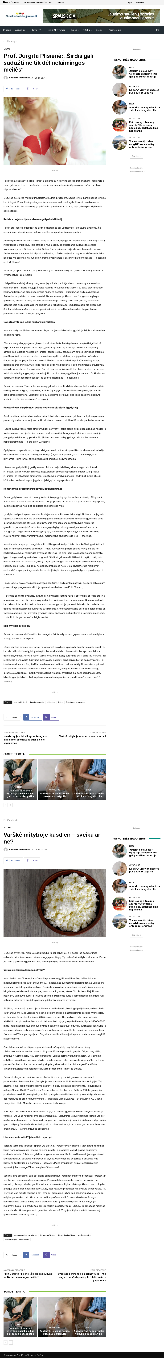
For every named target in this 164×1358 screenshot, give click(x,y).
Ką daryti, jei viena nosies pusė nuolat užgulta (55, 795)
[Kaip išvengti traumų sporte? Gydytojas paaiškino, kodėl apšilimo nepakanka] (119, 125)
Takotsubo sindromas (75, 702)
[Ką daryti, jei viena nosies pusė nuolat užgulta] (55, 779)
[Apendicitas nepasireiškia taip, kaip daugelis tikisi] (89, 779)
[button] (157, 30)
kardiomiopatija (37, 702)
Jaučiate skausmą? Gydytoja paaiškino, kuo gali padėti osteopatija (20, 793)
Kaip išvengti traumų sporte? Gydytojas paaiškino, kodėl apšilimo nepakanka (143, 126)
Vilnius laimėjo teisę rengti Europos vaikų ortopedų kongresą (141, 144)
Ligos (14, 41)
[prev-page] (6, 805)
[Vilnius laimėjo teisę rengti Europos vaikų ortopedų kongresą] (119, 142)
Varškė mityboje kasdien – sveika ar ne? (82, 736)
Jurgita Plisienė (20, 702)
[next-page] (11, 805)
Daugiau (135, 156)
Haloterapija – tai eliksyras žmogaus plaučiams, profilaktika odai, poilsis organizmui (25, 739)
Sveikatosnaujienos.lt (21, 78)
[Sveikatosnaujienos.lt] (6, 78)
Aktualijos (54, 790)
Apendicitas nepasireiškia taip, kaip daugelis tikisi (89, 795)
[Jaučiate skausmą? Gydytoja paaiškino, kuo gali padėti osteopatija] (20, 779)
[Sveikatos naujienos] (20, 15)
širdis (60, 702)
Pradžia (7, 41)
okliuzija (51, 702)
